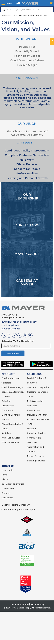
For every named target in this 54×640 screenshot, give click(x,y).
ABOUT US (7, 466)
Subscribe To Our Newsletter (17, 341)
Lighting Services (36, 460)
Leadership (7, 470)
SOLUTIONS (34, 374)
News (4, 474)
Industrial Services (36, 433)
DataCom (6, 401)
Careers (5, 493)
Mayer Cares (7, 488)
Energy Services (35, 456)
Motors (5, 419)
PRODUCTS (8, 374)
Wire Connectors (10, 442)
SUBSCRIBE (13, 353)
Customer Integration (38, 387)
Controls (15, 415)
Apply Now (9, 304)
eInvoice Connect (10, 328)
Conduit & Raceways (12, 387)
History (5, 479)
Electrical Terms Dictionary (15, 505)
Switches (6, 433)
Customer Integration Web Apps (18, 509)
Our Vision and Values (12, 484)
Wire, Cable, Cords (10, 438)
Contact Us (7, 497)
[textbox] (27, 9)
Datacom (31, 428)
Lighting (5, 415)
